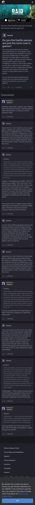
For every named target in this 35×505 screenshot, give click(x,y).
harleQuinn (9, 100)
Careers (6, 472)
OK (17, 501)
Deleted (10, 35)
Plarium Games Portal (11, 448)
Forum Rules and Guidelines (13, 452)
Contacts (7, 464)
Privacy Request (9, 460)
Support (7, 456)
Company (7, 468)
